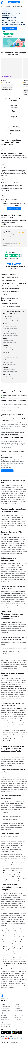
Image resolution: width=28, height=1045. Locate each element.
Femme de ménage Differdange (10, 335)
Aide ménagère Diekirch (8, 362)
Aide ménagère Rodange (9, 347)
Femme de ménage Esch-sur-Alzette (11, 320)
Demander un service (14, 2)
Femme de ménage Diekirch (9, 364)
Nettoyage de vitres (7, 283)
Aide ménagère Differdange (9, 333)
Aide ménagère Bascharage (9, 376)
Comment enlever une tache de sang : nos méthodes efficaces (13, 456)
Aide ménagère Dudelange (9, 326)
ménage (21, 541)
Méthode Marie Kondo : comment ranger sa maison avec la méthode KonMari (13, 438)
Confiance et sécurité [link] (20, 1010)
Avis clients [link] (3, 1015)
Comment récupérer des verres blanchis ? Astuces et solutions (13, 419)
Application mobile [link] (5, 1010)
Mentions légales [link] (19, 1021)
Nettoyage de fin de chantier (10, 277)
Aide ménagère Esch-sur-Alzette (10, 318)
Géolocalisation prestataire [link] (5, 1021)
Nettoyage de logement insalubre (11, 291)
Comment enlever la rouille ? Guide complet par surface (13, 401)
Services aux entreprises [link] (21, 1012)
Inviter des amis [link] (4, 1017)
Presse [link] (16, 1014)
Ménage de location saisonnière (10, 288)
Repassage (5, 294)
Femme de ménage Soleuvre (10, 371)
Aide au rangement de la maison (11, 286)
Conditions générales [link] (20, 1015)
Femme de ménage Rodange (10, 349)
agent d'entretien (13, 686)
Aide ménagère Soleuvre (9, 369)
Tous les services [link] (15, 1042)
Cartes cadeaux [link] (5, 1019)
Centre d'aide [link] (18, 1006)
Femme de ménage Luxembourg (11, 306)
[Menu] (26, 2)
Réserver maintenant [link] (9, 28)
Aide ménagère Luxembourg (10, 303)
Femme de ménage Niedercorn (10, 357)
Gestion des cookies (20, 1022)
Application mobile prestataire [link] (5, 1012)
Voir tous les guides (7, 470)
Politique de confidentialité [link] (18, 1018)
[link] (2, 995)
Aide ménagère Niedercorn (9, 355)
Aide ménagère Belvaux (8, 340)
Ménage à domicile (21, 283)
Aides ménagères (14, 99)
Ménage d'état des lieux (8, 280)
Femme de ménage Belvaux (9, 342)
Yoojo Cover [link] (18, 1008)
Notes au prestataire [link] (6, 1024)
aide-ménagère (18, 708)
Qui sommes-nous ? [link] (5, 1026)
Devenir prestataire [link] (5, 1008)
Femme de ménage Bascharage (10, 378)
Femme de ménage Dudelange (10, 328)
